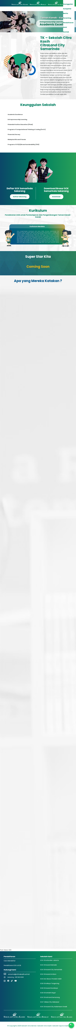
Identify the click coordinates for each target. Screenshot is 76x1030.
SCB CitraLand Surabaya (49, 988)
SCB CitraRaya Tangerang (49, 983)
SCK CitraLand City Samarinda (51, 970)
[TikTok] (12, 981)
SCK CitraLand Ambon (48, 974)
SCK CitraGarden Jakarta (49, 960)
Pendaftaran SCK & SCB (12, 965)
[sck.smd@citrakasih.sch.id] (6, 974)
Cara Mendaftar (9, 961)
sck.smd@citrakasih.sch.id (18, 974)
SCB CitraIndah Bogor (48, 993)
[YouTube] (16, 981)
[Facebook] (8, 981)
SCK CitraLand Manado (48, 965)
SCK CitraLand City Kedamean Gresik (53, 1007)
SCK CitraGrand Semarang (50, 997)
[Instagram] (4, 981)
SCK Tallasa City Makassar (49, 1002)
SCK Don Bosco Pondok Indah (51, 979)
